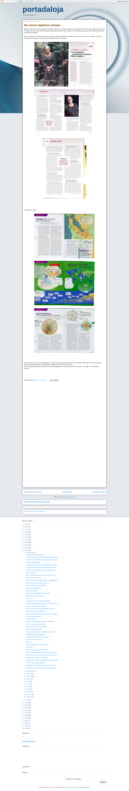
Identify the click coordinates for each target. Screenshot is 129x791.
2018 (26, 545)
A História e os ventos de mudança (34, 511)
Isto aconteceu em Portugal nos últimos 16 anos (40, 608)
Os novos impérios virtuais (34, 629)
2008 (26, 718)
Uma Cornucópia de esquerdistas (36, 585)
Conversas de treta (31, 590)
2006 (26, 720)
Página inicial (67, 492)
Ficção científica (30, 619)
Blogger (87, 787)
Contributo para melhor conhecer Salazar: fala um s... (42, 655)
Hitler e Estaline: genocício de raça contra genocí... (41, 575)
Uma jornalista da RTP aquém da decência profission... (42, 614)
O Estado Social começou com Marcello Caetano (40, 632)
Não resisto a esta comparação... (36, 611)
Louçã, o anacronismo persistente (36, 606)
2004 (26, 726)
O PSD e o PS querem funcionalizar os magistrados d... (42, 580)
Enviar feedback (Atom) (68, 497)
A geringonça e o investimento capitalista (38, 601)
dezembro (29, 552)
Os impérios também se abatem (35, 634)
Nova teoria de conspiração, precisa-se (37, 583)
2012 (26, 707)
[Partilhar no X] (54, 380)
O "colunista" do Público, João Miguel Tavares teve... (41, 567)
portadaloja (43, 9)
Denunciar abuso (28, 741)
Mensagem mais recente (32, 492)
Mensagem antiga (98, 492)
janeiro (28, 697)
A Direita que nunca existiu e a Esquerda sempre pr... (42, 668)
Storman (70, 787)
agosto (28, 679)
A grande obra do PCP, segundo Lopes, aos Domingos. (42, 660)
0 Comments (43, 380)
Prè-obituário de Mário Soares (35, 554)
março (28, 691)
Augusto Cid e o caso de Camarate (36, 626)
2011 (26, 710)
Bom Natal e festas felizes (33, 577)
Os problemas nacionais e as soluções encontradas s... (42, 559)
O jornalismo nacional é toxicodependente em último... (42, 565)
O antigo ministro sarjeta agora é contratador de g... (41, 570)
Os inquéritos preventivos (33, 588)
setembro (29, 676)
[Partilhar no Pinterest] (58, 380)
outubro (28, 673)
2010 (26, 713)
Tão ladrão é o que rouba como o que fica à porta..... (42, 665)
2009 (26, 715)
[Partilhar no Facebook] (56, 380)
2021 (26, 537)
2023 (26, 532)
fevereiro (29, 694)
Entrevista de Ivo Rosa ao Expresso (37, 502)
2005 (26, 723)
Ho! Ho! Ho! (29, 598)
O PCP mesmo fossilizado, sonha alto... (37, 650)
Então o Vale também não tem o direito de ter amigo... (42, 652)
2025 (26, 527)
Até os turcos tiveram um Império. (36, 624)
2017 (26, 547)
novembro (29, 671)
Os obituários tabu (31, 572)
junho (28, 684)
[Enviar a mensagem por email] (51, 380)
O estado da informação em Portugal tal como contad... (42, 557)
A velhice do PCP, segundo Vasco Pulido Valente (40, 621)
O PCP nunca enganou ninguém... (36, 662)
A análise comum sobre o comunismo (37, 657)
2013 (26, 705)
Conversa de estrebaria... (33, 562)
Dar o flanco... (30, 647)
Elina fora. (29, 642)
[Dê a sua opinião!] (52, 380)
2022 (26, 534)
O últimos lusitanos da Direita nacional (37, 644)
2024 (26, 529)
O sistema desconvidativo (33, 616)
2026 (26, 524)
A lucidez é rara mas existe (34, 639)
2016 (26, 550)
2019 (26, 542)
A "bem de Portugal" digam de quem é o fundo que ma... (43, 603)
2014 (26, 702)
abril (27, 689)
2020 (26, 540)
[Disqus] (64, 409)
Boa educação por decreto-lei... (35, 595)
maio (27, 686)
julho (27, 681)
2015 (26, 700)
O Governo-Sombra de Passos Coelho (37, 637)
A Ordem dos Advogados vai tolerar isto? (38, 593)
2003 (26, 728)
